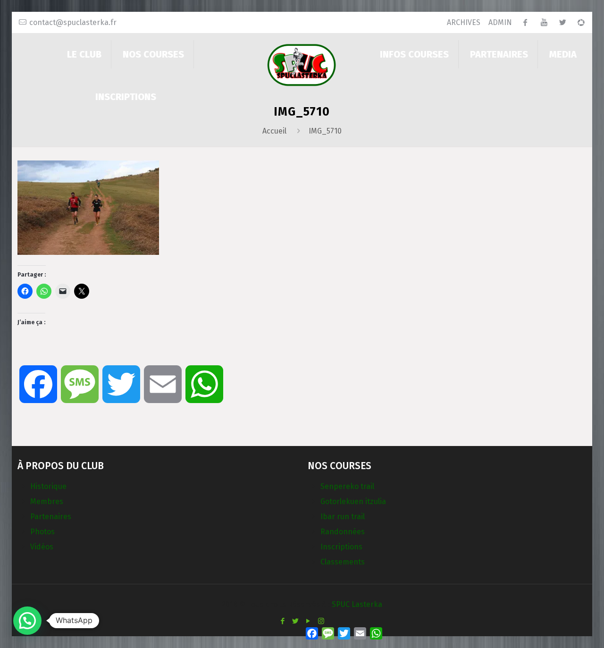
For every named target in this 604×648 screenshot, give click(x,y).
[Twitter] (296, 621)
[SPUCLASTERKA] (302, 64)
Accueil (274, 130)
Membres (46, 501)
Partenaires (50, 516)
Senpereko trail (347, 486)
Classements (342, 561)
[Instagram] (321, 621)
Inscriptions (341, 546)
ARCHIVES (463, 22)
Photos (42, 531)
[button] (27, 620)
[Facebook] (283, 621)
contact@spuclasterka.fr (73, 22)
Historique (48, 486)
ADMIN (500, 22)
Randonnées (342, 531)
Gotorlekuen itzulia (353, 501)
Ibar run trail (342, 516)
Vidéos (41, 546)
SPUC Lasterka (357, 604)
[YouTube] (308, 621)
